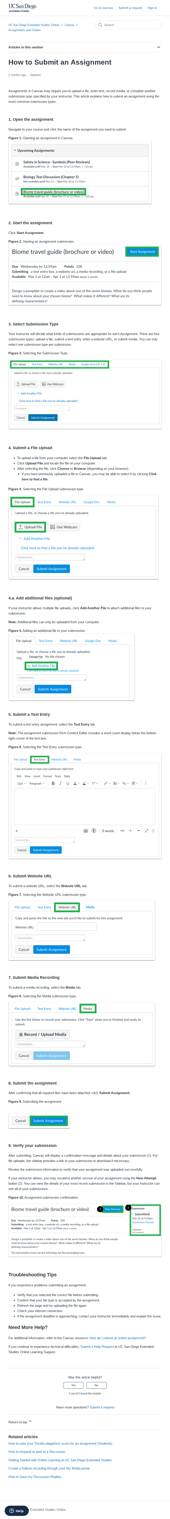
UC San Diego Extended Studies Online (33, 25)
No (96, 1385)
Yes (73, 1385)
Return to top (18, 1422)
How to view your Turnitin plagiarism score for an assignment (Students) (60, 1443)
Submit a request (130, 8)
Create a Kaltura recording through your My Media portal (48, 1468)
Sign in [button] (152, 8)
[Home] (22, 8)
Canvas (69, 25)
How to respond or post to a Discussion (36, 1452)
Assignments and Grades (24, 30)
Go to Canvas (103, 8)
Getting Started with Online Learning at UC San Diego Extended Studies (60, 1460)
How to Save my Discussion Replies (34, 1477)
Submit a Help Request (97, 1346)
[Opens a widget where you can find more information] (16, 1511)
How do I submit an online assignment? (117, 1338)
